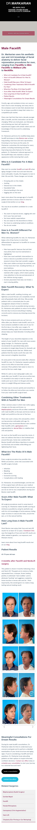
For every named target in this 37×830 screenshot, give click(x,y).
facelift (19, 169)
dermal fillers (18, 428)
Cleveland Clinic (29, 530)
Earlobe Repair (8, 796)
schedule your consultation (10, 763)
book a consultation (10, 771)
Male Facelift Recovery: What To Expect (17, 82)
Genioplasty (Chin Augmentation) (14, 810)
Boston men (23, 138)
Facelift (5, 801)
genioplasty (20, 426)
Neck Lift (6, 815)
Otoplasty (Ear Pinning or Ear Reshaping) (17, 819)
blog (22, 202)
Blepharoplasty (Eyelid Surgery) (13, 792)
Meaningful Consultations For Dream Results (19, 98)
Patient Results (9, 96)
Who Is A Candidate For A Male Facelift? (17, 75)
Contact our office (22, 761)
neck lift (28, 169)
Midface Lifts (19, 67)
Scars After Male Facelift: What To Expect (18, 91)
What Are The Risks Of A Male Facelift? (17, 89)
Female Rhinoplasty (9, 806)
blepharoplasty (6, 409)
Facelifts (19, 65)
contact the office (10, 779)
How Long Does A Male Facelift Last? (16, 94)
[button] (18, 16)
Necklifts (8, 70)
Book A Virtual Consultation (18, 33)
